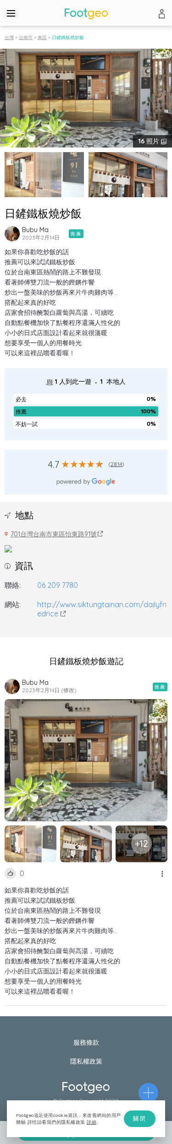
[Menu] (11, 13)
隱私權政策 (86, 1061)
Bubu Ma (35, 230)
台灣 (9, 37)
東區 (42, 37)
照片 (150, 141)
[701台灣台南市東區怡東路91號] (8, 547)
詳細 (91, 1122)
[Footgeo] (86, 13)
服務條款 (86, 1042)
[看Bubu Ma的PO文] (12, 233)
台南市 (26, 37)
